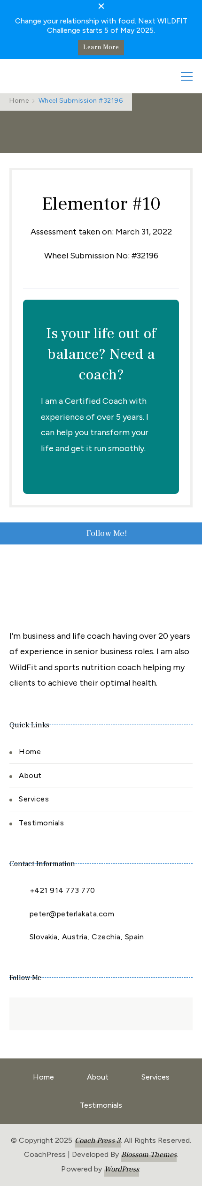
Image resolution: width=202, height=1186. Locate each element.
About (30, 775)
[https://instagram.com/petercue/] (72, 1014)
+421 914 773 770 (62, 890)
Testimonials (41, 822)
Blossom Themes (149, 1154)
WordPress (122, 1169)
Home (30, 751)
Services (34, 798)
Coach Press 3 (98, 1140)
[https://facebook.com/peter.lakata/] (25, 1014)
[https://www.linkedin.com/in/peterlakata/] (49, 1014)
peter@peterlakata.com (72, 913)
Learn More (101, 47)
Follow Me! (106, 533)
